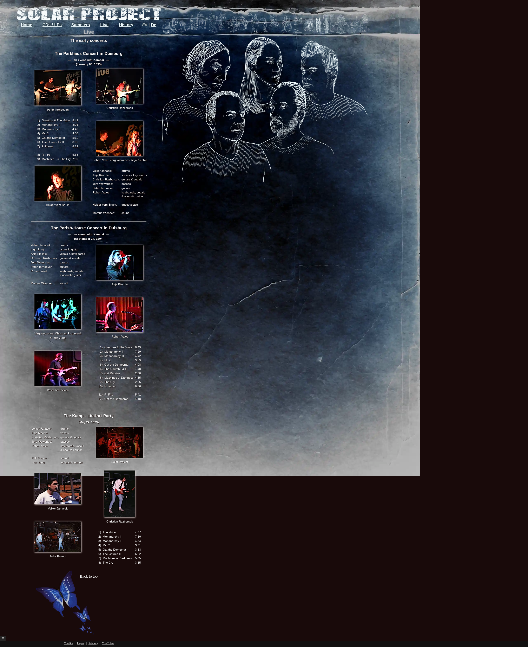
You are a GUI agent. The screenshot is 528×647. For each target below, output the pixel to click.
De (153, 25)
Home (26, 25)
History (126, 25)
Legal (80, 643)
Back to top (89, 576)
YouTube (108, 643)
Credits (68, 643)
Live (104, 25)
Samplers (80, 25)
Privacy (93, 643)
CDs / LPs (52, 25)
